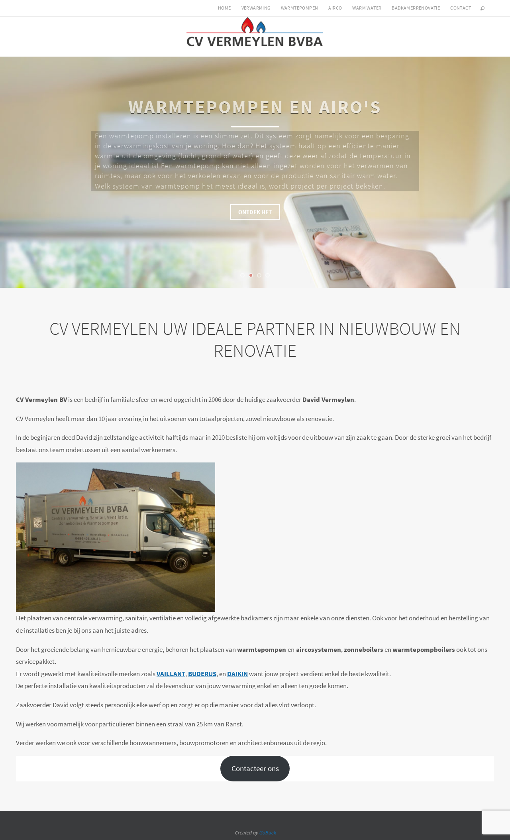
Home (224, 8)
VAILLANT (171, 673)
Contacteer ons (255, 768)
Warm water (366, 8)
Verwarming (256, 8)
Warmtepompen (299, 8)
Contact (460, 8)
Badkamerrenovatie (416, 8)
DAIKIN (237, 673)
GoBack (267, 832)
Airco (335, 8)
